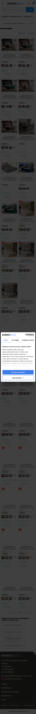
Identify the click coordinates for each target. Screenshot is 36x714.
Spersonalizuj (17, 378)
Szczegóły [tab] (15, 340)
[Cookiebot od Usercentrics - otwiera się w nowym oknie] (25, 335)
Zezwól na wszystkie (18, 372)
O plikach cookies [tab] (28, 340)
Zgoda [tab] (5, 340)
